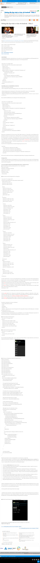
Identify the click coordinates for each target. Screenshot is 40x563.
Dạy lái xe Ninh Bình (18, 552)
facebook (32, 559)
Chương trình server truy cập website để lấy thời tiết (10, 539)
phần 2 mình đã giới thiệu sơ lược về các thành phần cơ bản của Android (13, 40)
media (38, 559)
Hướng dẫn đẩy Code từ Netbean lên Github (33, 3)
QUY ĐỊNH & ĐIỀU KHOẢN (14, 558)
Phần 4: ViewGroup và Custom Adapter (7, 48)
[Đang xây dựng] (3, 20)
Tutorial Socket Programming (7, 542)
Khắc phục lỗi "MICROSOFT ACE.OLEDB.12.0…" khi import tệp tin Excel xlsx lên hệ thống (21, 4)
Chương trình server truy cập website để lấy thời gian (26, 539)
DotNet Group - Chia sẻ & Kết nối (5, 552)
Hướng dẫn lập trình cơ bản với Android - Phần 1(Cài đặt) (26, 533)
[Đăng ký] (37, 1)
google (36, 559)
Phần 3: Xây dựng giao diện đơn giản (6, 47)
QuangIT (10, 13)
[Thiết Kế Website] (18, 548)
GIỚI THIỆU (22, 558)
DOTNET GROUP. (32, 553)
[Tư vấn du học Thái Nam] (25, 548)
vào (13, 13)
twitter (34, 559)
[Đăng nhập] (39, 1)
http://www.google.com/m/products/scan (28, 155)
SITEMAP (19, 558)
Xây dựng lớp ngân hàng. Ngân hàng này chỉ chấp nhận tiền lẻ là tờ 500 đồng (26, 536)
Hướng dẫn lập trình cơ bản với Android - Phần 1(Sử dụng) (10, 535)
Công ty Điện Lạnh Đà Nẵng (25, 552)
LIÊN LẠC (2, 558)
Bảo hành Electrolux (12, 552)
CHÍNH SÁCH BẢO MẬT (7, 558)
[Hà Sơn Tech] (9, 548)
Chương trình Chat (6, 540)
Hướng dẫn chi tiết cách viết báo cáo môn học (10, 3)
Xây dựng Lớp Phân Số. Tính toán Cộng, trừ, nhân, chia (10, 533)
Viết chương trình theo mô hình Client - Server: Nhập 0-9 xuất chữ (26, 541)
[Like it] (37, 20)
